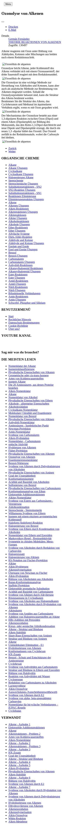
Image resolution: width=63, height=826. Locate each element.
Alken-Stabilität (17, 774)
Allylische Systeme (19, 233)
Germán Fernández (19, 38)
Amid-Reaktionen (18, 280)
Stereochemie (15, 180)
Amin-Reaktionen (18, 296)
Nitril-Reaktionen (18, 287)
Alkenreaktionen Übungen (23, 211)
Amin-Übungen (17, 299)
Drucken (13, 26)
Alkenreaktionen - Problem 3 (24, 746)
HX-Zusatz (14, 752)
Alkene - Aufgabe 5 (19, 765)
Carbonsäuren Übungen (21, 262)
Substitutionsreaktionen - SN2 (24, 186)
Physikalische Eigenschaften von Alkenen (31, 771)
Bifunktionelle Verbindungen (24, 293)
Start (10, 316)
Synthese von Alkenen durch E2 (26, 783)
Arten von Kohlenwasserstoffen (26, 736)
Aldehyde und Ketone (20, 240)
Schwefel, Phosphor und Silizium (26, 302)
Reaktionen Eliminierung (22, 196)
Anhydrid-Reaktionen (20, 265)
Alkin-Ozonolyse (17, 815)
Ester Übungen (16, 277)
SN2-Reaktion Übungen (21, 189)
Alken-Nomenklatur (19, 740)
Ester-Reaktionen (17, 274)
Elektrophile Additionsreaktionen (26, 727)
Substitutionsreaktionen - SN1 (24, 193)
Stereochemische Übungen (23, 183)
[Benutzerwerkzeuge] (2, 21)
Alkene (12, 202)
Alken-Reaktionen (18, 208)
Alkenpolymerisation (19, 812)
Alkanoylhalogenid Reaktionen (25, 268)
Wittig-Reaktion (17, 818)
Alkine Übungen (17, 218)
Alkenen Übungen (18, 205)
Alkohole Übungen (19, 224)
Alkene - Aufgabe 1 (19, 724)
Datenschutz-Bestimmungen (24, 322)
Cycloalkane (15, 171)
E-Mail (12, 29)
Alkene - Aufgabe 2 (19, 743)
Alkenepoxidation (18, 809)
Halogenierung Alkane (20, 177)
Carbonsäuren (16, 258)
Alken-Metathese (17, 821)
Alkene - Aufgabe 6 (19, 777)
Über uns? (14, 328)
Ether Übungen (16, 230)
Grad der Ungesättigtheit (22, 755)
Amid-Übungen (17, 283)
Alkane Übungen (17, 167)
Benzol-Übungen (17, 255)
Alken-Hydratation (18, 768)
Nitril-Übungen (16, 290)
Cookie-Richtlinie (18, 325)
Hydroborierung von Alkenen (24, 802)
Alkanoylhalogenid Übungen (24, 271)
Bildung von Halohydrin (22, 780)
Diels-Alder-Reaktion (20, 236)
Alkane (12, 164)
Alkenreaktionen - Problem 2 (24, 733)
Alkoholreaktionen (18, 221)
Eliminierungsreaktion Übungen (26, 199)
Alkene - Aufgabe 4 (19, 762)
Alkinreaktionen (17, 215)
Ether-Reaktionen (18, 227)
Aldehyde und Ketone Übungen (26, 243)
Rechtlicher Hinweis (19, 319)
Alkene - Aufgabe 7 (19, 787)
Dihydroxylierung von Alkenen (25, 805)
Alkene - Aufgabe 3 (19, 749)
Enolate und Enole (18, 246)
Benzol (12, 252)
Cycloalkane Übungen (20, 174)
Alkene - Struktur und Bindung (25, 758)
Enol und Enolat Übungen (22, 249)
